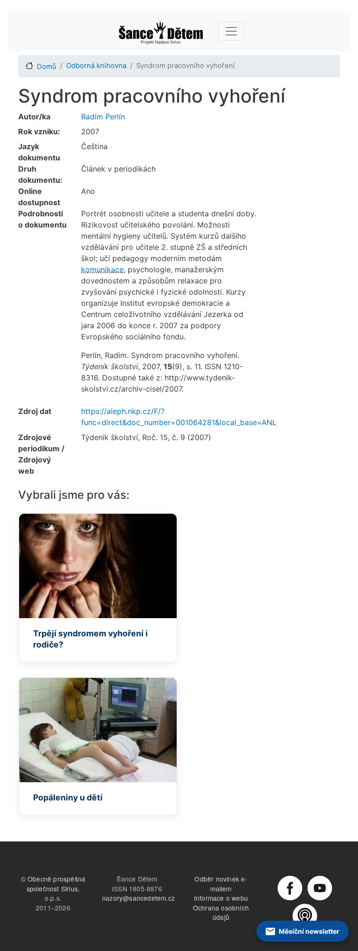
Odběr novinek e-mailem (220, 883)
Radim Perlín (103, 116)
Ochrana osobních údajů (221, 912)
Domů (46, 66)
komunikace (102, 269)
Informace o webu (221, 898)
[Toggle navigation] (231, 31)
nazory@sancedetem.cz (138, 898)
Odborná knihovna (96, 66)
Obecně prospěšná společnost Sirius (56, 883)
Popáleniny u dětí (68, 797)
